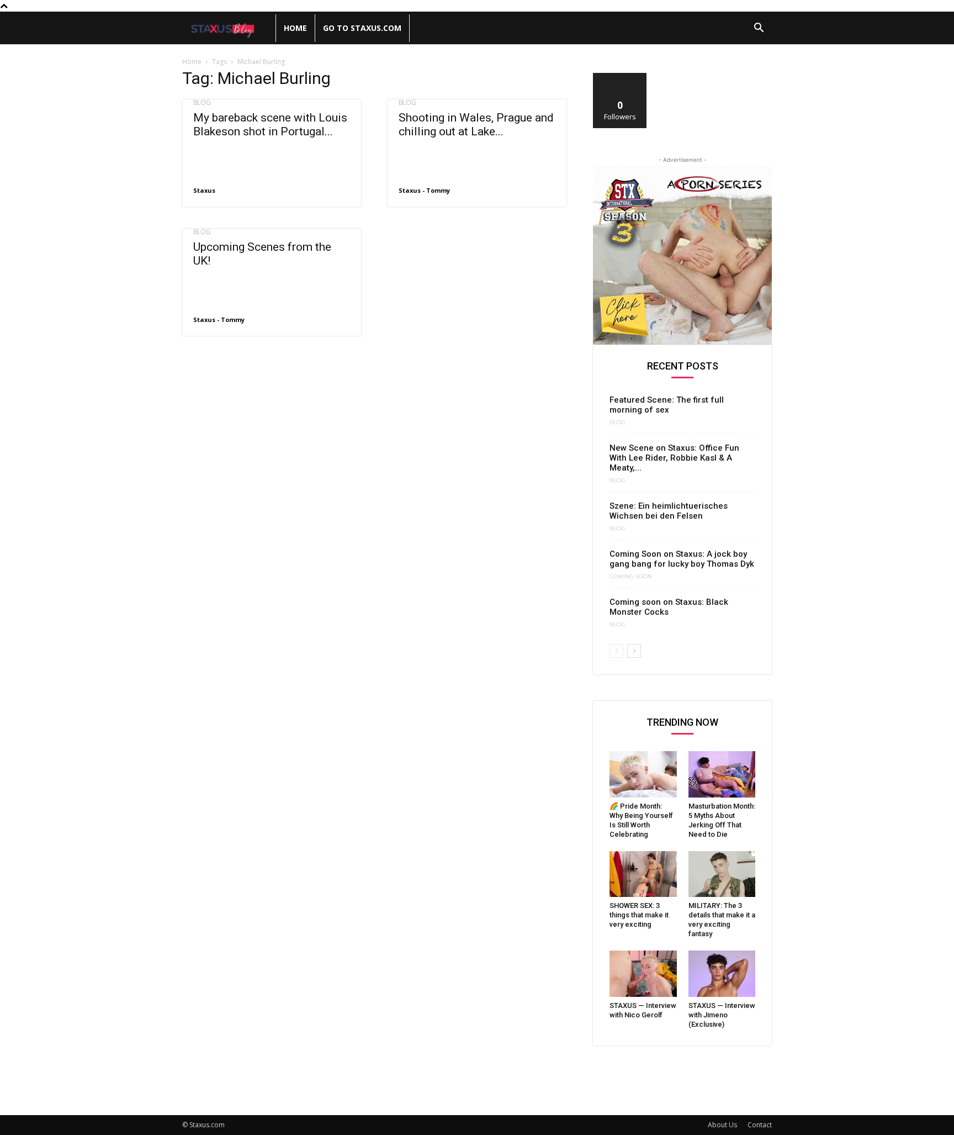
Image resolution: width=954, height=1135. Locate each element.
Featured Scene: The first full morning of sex (667, 405)
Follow (620, 77)
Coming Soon (631, 576)
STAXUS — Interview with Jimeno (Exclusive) (721, 1014)
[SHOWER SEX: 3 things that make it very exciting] (643, 874)
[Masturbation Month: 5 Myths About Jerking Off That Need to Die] (722, 774)
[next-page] (634, 651)
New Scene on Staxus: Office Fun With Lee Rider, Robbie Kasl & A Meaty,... (674, 458)
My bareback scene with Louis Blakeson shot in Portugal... (270, 124)
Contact (760, 1124)
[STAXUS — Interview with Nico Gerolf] (643, 974)
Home (295, 28)
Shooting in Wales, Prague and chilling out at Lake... (476, 124)
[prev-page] (616, 651)
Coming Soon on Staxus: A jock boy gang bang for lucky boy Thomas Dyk (682, 559)
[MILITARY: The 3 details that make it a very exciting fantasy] (722, 874)
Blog (202, 102)
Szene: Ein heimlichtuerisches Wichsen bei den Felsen (669, 511)
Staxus (204, 190)
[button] (758, 29)
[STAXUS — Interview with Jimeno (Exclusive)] (722, 974)
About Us (722, 1124)
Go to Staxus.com (362, 28)
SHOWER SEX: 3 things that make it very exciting (639, 914)
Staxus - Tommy (424, 190)
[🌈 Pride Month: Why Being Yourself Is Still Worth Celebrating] (643, 774)
